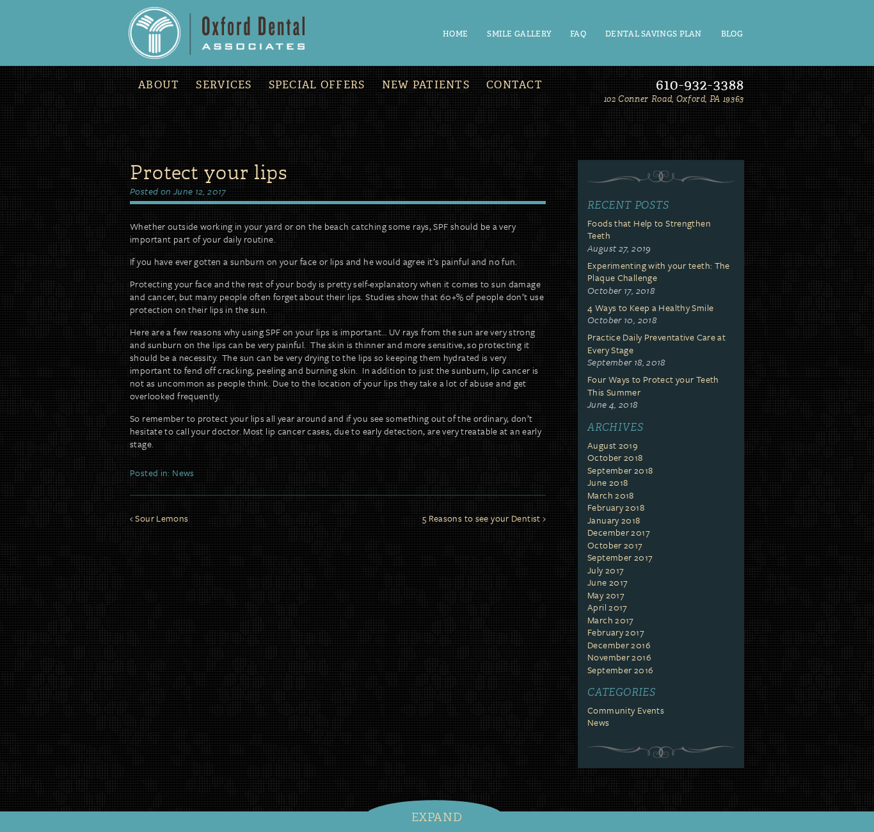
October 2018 (615, 457)
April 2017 (607, 607)
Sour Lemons (161, 518)
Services (223, 85)
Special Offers (317, 85)
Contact (514, 85)
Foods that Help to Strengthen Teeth (649, 229)
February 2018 (615, 507)
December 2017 (618, 532)
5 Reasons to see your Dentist (481, 518)
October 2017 (615, 545)
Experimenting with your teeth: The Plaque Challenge (658, 272)
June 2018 (607, 482)
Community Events (625, 710)
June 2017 (607, 582)
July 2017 (605, 570)
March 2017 (610, 620)
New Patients (426, 85)
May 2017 (605, 595)
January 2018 (613, 520)
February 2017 (615, 632)
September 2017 (620, 557)
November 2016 (619, 657)
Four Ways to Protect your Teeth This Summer (653, 385)
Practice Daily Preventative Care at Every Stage (656, 343)
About (158, 85)
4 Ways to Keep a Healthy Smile (650, 307)
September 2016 (620, 669)
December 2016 (619, 645)
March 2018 (610, 495)
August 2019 (612, 445)
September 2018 (620, 470)
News (183, 472)
